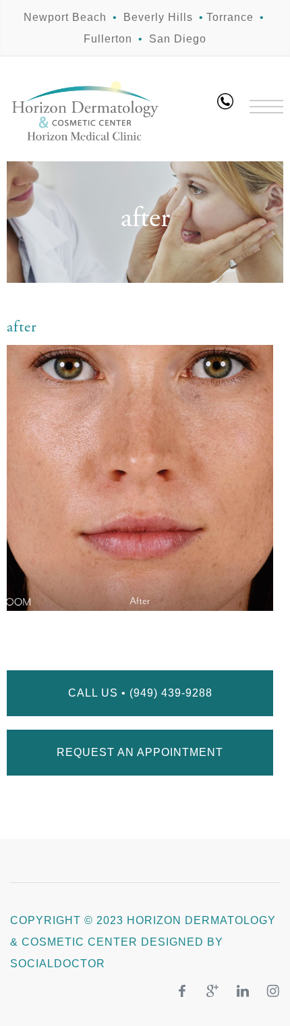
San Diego (177, 39)
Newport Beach (65, 17)
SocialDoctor (57, 963)
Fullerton (108, 39)
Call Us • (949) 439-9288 (140, 693)
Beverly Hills (158, 17)
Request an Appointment (140, 752)
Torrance (230, 17)
